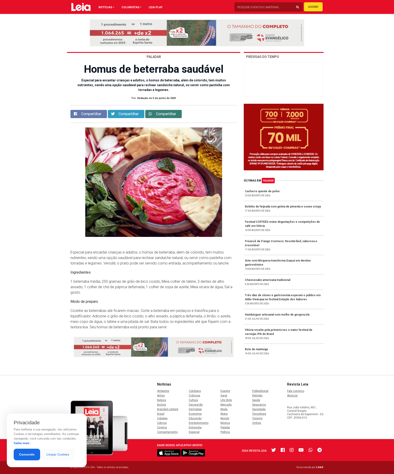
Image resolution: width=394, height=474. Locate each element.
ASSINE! (313, 6)
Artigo (161, 395)
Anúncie (292, 395)
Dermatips (195, 409)
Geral (223, 395)
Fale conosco (295, 391)
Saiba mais (21, 443)
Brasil (160, 413)
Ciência (162, 423)
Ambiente (163, 391)
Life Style (226, 400)
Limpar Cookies (58, 454)
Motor (224, 413)
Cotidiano (195, 391)
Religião (257, 395)
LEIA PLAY (156, 7)
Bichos (161, 404)
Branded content (167, 409)
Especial (194, 432)
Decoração (196, 404)
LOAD (320, 467)
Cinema (162, 427)
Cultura (193, 400)
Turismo (257, 418)
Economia (195, 413)
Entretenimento (198, 423)
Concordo (27, 454)
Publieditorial (260, 391)
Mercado (226, 404)
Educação (195, 418)
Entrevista (195, 427)
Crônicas (194, 395)
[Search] (297, 7)
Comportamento (167, 432)
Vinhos (256, 423)
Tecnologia (259, 413)
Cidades (162, 418)
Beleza (161, 400)
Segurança (259, 404)
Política (225, 432)
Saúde (256, 400)
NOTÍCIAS (105, 7)
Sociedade (259, 409)
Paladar (268, 180)
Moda (224, 409)
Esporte (225, 391)
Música (225, 423)
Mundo (224, 418)
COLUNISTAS (130, 7)
